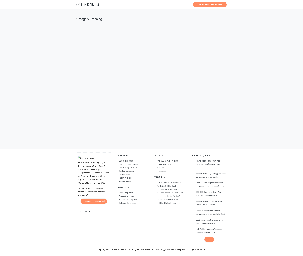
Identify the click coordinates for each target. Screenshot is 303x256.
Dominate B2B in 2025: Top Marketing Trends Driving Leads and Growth (137, 118)
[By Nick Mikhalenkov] (81, 105)
